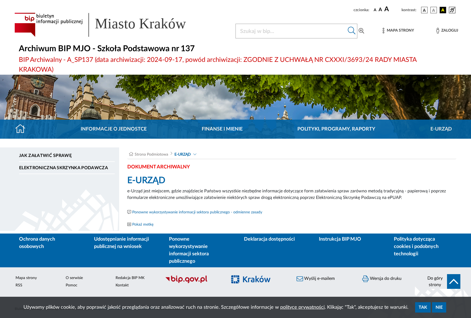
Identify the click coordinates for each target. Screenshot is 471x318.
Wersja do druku (385, 278)
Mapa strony (26, 278)
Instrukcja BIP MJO (340, 239)
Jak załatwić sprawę (45, 155)
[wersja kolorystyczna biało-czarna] (434, 10)
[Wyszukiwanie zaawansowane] (361, 31)
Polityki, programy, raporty (336, 129)
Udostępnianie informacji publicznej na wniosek (121, 243)
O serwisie (74, 278)
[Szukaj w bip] (351, 31)
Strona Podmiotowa (151, 154)
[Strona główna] (22, 129)
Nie (439, 307)
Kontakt (122, 285)
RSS (19, 285)
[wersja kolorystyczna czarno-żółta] (443, 10)
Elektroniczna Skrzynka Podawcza (63, 168)
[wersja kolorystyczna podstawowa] (424, 10)
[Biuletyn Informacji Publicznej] (193, 282)
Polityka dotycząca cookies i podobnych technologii (416, 246)
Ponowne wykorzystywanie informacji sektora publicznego (189, 250)
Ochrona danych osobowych (37, 243)
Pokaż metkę (142, 224)
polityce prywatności (302, 307)
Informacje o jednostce (114, 129)
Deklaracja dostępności (269, 239)
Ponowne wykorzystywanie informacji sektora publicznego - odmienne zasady (197, 212)
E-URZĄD (441, 129)
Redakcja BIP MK (130, 278)
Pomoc (71, 285)
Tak (423, 307)
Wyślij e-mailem (319, 278)
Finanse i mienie (222, 129)
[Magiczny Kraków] (259, 282)
